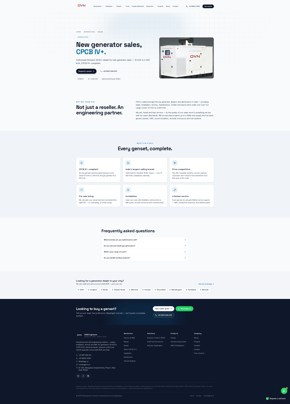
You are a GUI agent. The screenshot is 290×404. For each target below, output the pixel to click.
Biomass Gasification (154, 345)
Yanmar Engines (130, 361)
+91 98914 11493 (194, 6)
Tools (127, 6)
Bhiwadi (205, 290)
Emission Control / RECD (156, 338)
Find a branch (199, 353)
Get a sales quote (162, 309)
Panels (118, 6)
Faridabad (192, 290)
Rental (126, 345)
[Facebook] (83, 376)
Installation (128, 353)
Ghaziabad (161, 290)
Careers (197, 345)
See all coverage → (206, 284)
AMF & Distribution (177, 345)
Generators (97, 6)
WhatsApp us (186, 309)
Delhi (82, 290)
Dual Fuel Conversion (155, 342)
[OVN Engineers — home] (81, 6)
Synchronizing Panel (178, 342)
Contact (175, 6)
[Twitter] (78, 376)
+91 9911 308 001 (110, 71)
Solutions (109, 6)
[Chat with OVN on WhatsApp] (284, 391)
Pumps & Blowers (138, 6)
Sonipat (147, 290)
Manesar (134, 290)
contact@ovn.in (84, 365)
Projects (160, 6)
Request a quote (85, 71)
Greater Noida (119, 290)
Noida (105, 290)
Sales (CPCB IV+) (130, 349)
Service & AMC (129, 338)
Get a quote (208, 6)
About (168, 6)
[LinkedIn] (88, 376)
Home (78, 32)
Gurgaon (93, 290)
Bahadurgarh (177, 290)
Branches (149, 6)
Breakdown (128, 357)
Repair (126, 342)
